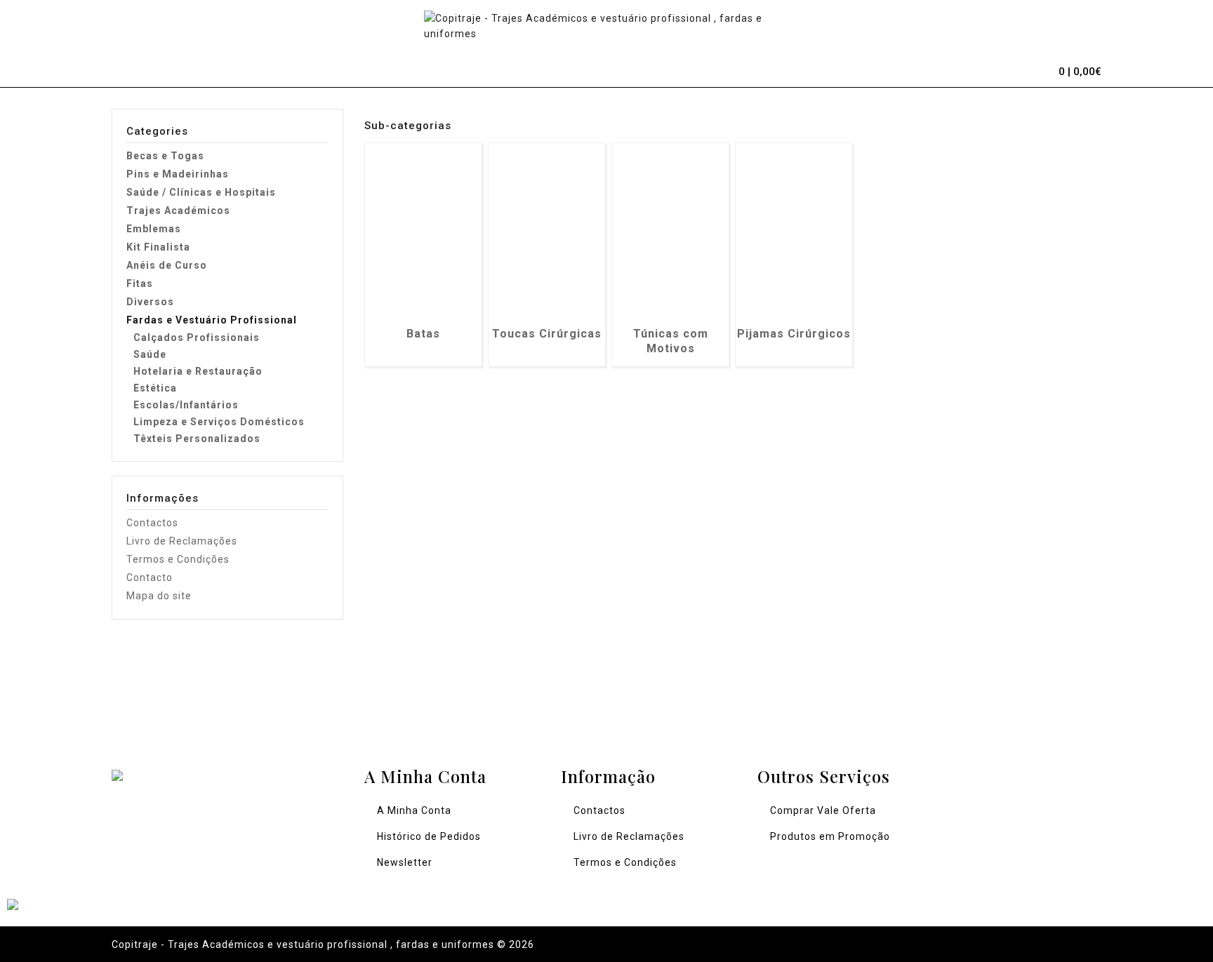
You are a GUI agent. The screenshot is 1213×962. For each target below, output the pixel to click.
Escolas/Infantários (186, 404)
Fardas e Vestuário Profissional (211, 320)
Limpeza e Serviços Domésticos (219, 421)
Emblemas (153, 228)
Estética (155, 388)
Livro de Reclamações (181, 541)
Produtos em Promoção (830, 836)
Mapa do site (159, 595)
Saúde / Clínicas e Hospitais (201, 192)
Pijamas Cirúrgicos (794, 333)
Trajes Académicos (178, 210)
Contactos (152, 522)
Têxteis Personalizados (196, 438)
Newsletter (404, 862)
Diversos (150, 301)
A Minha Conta (414, 810)
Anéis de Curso (166, 265)
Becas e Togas (165, 155)
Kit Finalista (158, 247)
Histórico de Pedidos (429, 836)
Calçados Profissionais (196, 337)
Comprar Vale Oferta (823, 810)
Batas (423, 333)
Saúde (149, 354)
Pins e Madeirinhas (177, 174)
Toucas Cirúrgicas (547, 333)
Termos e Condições (178, 559)
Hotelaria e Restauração (198, 371)
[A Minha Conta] (1003, 69)
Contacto (149, 577)
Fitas (139, 283)
